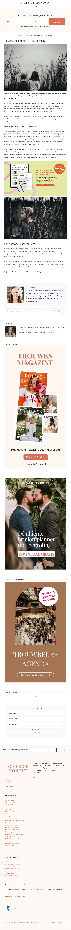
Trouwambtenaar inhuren (12, 827)
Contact (35, 777)
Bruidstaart (8, 809)
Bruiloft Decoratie (10, 811)
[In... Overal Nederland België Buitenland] (41, 21)
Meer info (41, 926)
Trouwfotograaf (9, 873)
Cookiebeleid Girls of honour (35, 733)
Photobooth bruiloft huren (12, 823)
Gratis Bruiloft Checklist (12, 868)
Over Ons (8, 779)
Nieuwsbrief (8, 784)
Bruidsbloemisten (10, 800)
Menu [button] (37, 6)
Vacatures (8, 781)
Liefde (27, 35)
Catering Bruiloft (9, 816)
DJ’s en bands (9, 818)
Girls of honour (34, 2)
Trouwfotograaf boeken (12, 832)
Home (21, 35)
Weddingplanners (10, 845)
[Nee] (69, 925)
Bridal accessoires (10, 802)
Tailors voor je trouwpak (12, 838)
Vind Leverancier (55, 21)
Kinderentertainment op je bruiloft (15, 820)
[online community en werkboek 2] (35, 195)
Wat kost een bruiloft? (11, 875)
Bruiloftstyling (9, 814)
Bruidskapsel (9, 804)
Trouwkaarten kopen (11, 825)
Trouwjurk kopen (10, 871)
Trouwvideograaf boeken (12, 843)
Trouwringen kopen (10, 841)
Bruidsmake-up (9, 807)
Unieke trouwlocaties (11, 836)
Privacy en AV (9, 786)
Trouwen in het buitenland (12, 829)
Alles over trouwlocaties (12, 862)
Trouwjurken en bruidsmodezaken (15, 834)
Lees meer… (51, 332)
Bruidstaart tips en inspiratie (13, 864)
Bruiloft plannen (9, 866)
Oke (28, 926)
